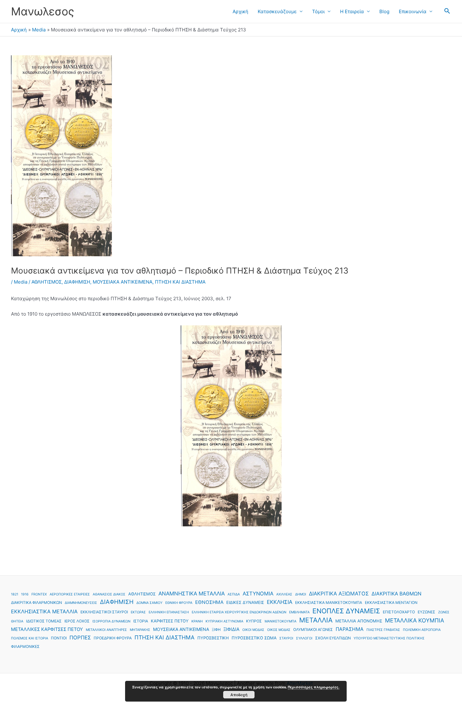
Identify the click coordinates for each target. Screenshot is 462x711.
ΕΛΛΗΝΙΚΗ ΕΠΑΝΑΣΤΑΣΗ (169, 612)
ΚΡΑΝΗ (197, 621)
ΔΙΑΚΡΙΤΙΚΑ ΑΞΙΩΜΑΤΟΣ (339, 593)
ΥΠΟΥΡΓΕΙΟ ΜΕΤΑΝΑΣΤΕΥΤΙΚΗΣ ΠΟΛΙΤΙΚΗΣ (389, 638)
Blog (384, 11)
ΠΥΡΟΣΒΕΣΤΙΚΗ (213, 637)
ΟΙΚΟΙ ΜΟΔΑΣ (253, 630)
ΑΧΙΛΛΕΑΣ (284, 594)
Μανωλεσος (42, 11)
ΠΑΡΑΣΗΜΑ (350, 629)
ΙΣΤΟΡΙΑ (140, 621)
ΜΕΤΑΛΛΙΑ (316, 620)
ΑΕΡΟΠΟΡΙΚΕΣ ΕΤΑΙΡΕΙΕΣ (70, 594)
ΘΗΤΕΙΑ (17, 621)
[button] (447, 11)
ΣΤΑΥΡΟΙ (286, 638)
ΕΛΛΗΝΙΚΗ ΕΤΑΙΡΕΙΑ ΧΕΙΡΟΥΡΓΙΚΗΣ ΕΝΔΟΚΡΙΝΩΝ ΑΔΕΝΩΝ (239, 612)
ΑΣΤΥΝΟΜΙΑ (258, 593)
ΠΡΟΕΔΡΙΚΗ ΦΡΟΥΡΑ (113, 638)
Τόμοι (318, 11)
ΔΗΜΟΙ (300, 594)
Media (20, 282)
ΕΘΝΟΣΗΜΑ (209, 602)
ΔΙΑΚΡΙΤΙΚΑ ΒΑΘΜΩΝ (396, 594)
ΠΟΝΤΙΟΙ (59, 638)
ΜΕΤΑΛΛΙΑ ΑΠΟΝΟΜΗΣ (358, 620)
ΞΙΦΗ (216, 629)
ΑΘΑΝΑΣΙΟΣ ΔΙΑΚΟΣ (109, 594)
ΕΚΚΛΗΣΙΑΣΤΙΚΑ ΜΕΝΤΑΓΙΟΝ (391, 602)
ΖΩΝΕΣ (443, 612)
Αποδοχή (238, 694)
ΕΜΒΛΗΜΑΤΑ (299, 612)
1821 (14, 594)
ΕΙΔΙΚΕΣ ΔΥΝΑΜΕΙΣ (245, 602)
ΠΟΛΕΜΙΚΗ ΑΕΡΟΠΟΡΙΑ (422, 630)
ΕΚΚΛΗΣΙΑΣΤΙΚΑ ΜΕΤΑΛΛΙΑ (44, 611)
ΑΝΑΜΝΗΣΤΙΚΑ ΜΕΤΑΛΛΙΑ (191, 593)
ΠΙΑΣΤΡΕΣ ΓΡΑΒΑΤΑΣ (383, 630)
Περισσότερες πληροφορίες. (313, 687)
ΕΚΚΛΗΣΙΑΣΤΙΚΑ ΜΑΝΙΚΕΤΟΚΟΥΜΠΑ (328, 602)
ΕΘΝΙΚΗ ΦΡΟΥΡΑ (178, 603)
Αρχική (240, 11)
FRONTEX (39, 594)
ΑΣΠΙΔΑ (234, 594)
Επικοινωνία (412, 11)
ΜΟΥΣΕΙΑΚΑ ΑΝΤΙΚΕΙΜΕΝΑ (122, 282)
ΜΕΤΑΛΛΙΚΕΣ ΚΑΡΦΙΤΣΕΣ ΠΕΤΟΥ (47, 629)
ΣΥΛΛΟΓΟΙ (304, 638)
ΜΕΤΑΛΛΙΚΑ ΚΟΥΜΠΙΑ (414, 620)
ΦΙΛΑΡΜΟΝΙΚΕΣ (25, 646)
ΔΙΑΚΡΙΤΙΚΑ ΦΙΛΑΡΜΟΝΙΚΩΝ (36, 602)
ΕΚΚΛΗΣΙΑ (279, 602)
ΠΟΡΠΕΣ (80, 637)
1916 (25, 594)
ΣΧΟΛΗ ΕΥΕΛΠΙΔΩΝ (333, 638)
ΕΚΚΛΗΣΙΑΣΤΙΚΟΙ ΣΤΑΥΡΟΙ (104, 612)
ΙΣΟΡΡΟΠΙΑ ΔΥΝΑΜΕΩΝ (111, 621)
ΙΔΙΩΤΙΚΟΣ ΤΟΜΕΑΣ (44, 621)
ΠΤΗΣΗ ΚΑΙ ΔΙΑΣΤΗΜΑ (180, 282)
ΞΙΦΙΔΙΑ (231, 629)
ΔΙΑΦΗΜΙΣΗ (77, 282)
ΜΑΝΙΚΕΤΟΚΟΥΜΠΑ (280, 621)
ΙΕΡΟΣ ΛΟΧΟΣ (77, 621)
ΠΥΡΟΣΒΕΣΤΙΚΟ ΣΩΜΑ (254, 637)
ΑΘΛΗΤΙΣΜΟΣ (46, 282)
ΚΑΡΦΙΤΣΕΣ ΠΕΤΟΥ (170, 620)
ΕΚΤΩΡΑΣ (138, 612)
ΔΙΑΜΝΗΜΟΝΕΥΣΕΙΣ (81, 603)
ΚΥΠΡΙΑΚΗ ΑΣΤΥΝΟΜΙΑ (224, 621)
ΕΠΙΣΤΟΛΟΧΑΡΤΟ (399, 612)
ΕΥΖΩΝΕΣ (426, 612)
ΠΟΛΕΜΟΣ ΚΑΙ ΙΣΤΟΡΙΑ (29, 638)
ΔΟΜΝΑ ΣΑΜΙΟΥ (149, 603)
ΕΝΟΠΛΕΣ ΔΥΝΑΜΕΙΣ (346, 611)
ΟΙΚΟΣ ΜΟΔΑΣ (278, 630)
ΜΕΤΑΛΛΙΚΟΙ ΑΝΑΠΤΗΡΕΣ (106, 630)
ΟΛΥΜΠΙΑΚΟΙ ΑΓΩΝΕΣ (313, 629)
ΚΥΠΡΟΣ (254, 621)
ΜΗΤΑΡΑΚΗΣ (140, 630)
